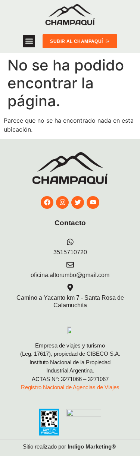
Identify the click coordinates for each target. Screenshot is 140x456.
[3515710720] (70, 242)
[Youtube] (93, 202)
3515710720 (70, 252)
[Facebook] (47, 202)
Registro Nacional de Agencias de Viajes (70, 387)
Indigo (76, 446)
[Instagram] (62, 202)
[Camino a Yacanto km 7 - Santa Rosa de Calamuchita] (70, 287)
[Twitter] (77, 202)
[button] (29, 41)
